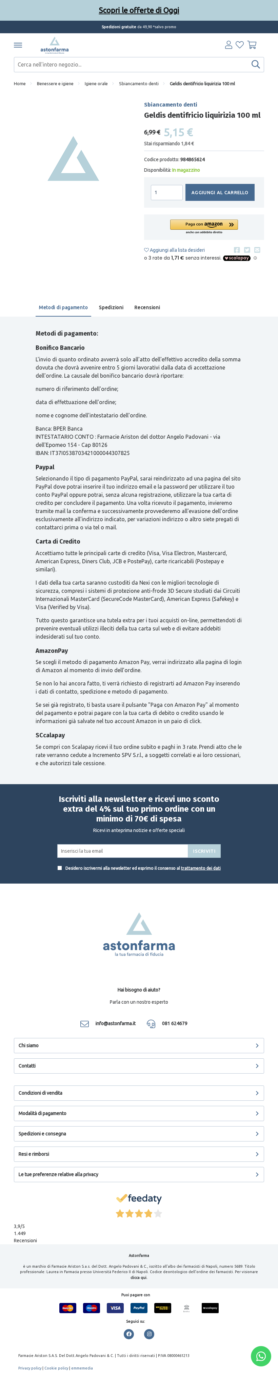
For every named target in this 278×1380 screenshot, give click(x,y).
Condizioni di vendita (40, 1093)
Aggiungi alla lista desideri (177, 250)
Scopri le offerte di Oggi (139, 10)
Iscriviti (204, 851)
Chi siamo (29, 1045)
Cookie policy (56, 1368)
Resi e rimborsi (34, 1154)
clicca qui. (139, 1277)
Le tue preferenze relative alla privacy (58, 1174)
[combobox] (139, 64)
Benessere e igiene (55, 83)
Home (20, 83)
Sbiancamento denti (139, 83)
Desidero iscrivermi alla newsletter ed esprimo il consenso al (142, 868)
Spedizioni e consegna (42, 1133)
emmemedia (82, 1368)
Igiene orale (96, 83)
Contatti (27, 1066)
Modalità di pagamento (42, 1113)
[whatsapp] (261, 1356)
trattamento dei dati (201, 868)
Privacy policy (29, 1368)
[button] (204, 227)
